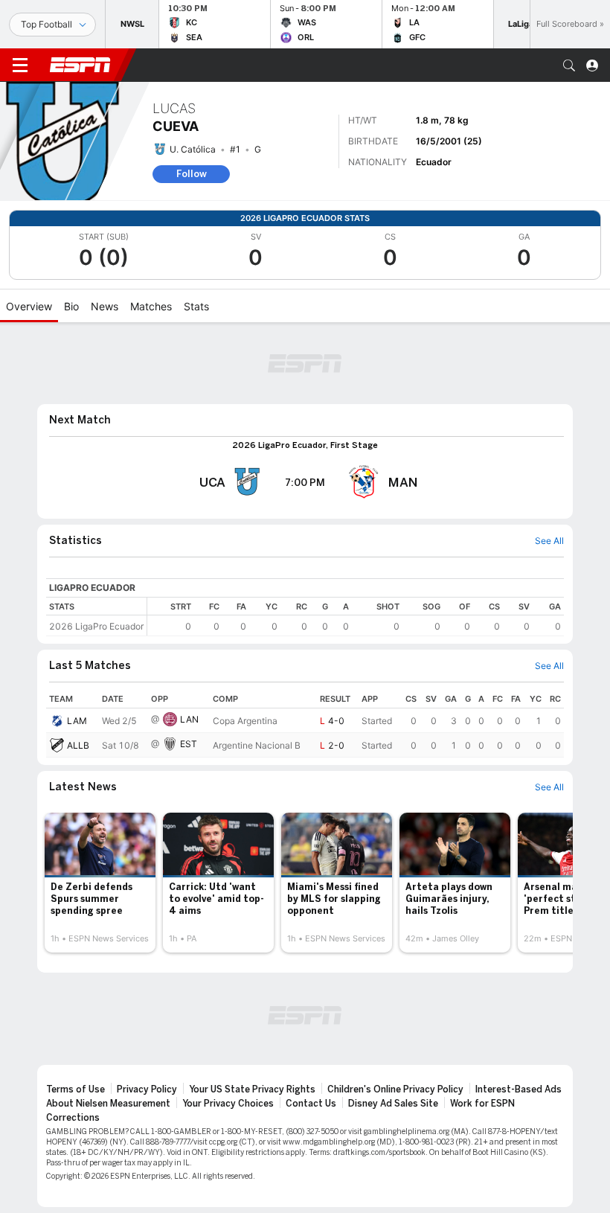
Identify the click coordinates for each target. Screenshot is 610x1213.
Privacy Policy (147, 1089)
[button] (569, 65)
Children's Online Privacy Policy (395, 1089)
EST (188, 743)
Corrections (73, 1118)
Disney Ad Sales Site (393, 1103)
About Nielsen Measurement (108, 1103)
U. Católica (193, 149)
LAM (77, 720)
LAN (189, 719)
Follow (191, 173)
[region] (355, 616)
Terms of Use (75, 1089)
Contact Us (311, 1103)
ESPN (80, 64)
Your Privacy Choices (228, 1103)
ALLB (78, 745)
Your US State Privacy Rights (252, 1089)
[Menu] (20, 65)
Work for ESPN (482, 1103)
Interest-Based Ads (518, 1089)
